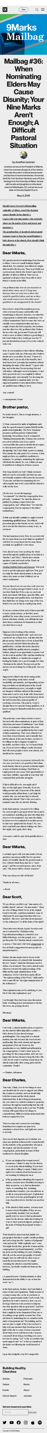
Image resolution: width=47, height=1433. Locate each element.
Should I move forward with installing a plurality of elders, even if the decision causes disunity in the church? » (20, 210)
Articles (6, 1378)
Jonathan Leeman (25, 162)
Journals (27, 1396)
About (26, 1390)
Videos (6, 1384)
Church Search (10, 1396)
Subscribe (32, 1412)
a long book (36, 944)
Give (23, 9)
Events (6, 1390)
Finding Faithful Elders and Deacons (19, 567)
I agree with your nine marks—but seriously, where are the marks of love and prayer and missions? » (23, 223)
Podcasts (28, 1378)
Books (26, 1384)
